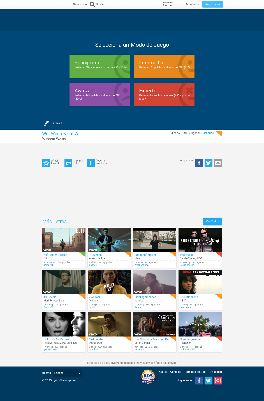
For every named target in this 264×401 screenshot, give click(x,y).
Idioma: (46, 373)
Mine (137, 258)
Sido (61, 300)
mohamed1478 (187, 349)
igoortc (92, 307)
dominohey (185, 307)
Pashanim (185, 342)
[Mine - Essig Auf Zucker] (154, 240)
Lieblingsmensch (145, 297)
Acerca (163, 372)
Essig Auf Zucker (145, 255)
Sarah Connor (187, 258)
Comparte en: (186, 160)
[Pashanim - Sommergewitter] (200, 324)
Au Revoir (50, 297)
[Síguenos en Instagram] (218, 380)
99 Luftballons (189, 297)
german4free (50, 349)
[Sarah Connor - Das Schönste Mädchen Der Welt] (154, 324)
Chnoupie (209, 133)
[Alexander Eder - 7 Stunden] (109, 240)
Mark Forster (51, 300)
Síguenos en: (186, 380)
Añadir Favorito (55, 161)
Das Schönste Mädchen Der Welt (155, 339)
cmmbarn (94, 349)
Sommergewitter (190, 339)
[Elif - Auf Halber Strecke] (63, 240)
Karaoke (56, 123)
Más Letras (54, 221)
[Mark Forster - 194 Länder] (109, 324)
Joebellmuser (187, 265)
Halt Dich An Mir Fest (57, 339)
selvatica (139, 349)
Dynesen (139, 307)
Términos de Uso (195, 372)
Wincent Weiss (54, 139)
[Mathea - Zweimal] (109, 282)
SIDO (199, 258)
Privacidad (215, 372)
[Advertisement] (132, 19)
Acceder (191, 4)
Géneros (78, 4)
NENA (183, 300)
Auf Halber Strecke (55, 255)
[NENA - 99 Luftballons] (200, 282)
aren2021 (48, 265)
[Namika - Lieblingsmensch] (154, 282)
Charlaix (93, 265)
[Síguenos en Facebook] (199, 380)
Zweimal (94, 297)
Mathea (93, 300)
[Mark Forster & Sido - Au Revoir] (63, 282)
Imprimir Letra (78, 161)
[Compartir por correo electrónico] (218, 163)
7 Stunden (95, 255)
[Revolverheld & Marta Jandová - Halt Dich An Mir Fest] (63, 324)
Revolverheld (51, 342)
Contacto (175, 372)
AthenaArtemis (142, 265)
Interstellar (187, 255)
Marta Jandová (68, 342)
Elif (45, 258)
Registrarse (212, 4)
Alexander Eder (97, 258)
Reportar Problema (101, 161)
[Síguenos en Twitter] (208, 380)
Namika (139, 300)
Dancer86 (48, 307)
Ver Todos (212, 221)
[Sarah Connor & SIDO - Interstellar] (200, 240)
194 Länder (96, 339)
